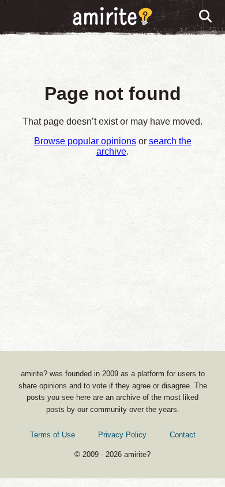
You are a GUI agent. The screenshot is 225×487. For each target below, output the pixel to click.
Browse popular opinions (85, 141)
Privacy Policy (122, 434)
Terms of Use (52, 434)
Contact (183, 434)
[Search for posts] (206, 16)
